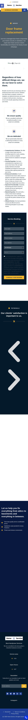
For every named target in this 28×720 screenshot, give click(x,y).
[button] (24, 10)
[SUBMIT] (24, 686)
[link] (2, 6)
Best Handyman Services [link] (14, 643)
